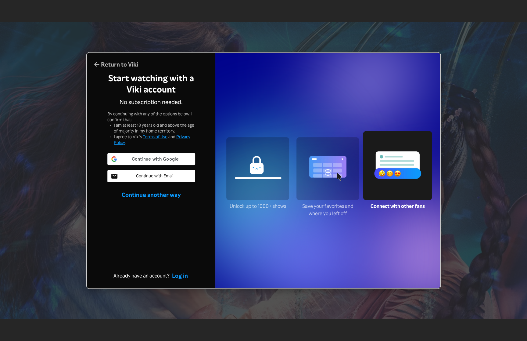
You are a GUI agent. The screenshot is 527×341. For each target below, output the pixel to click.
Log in (180, 275)
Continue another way (151, 194)
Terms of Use (155, 136)
